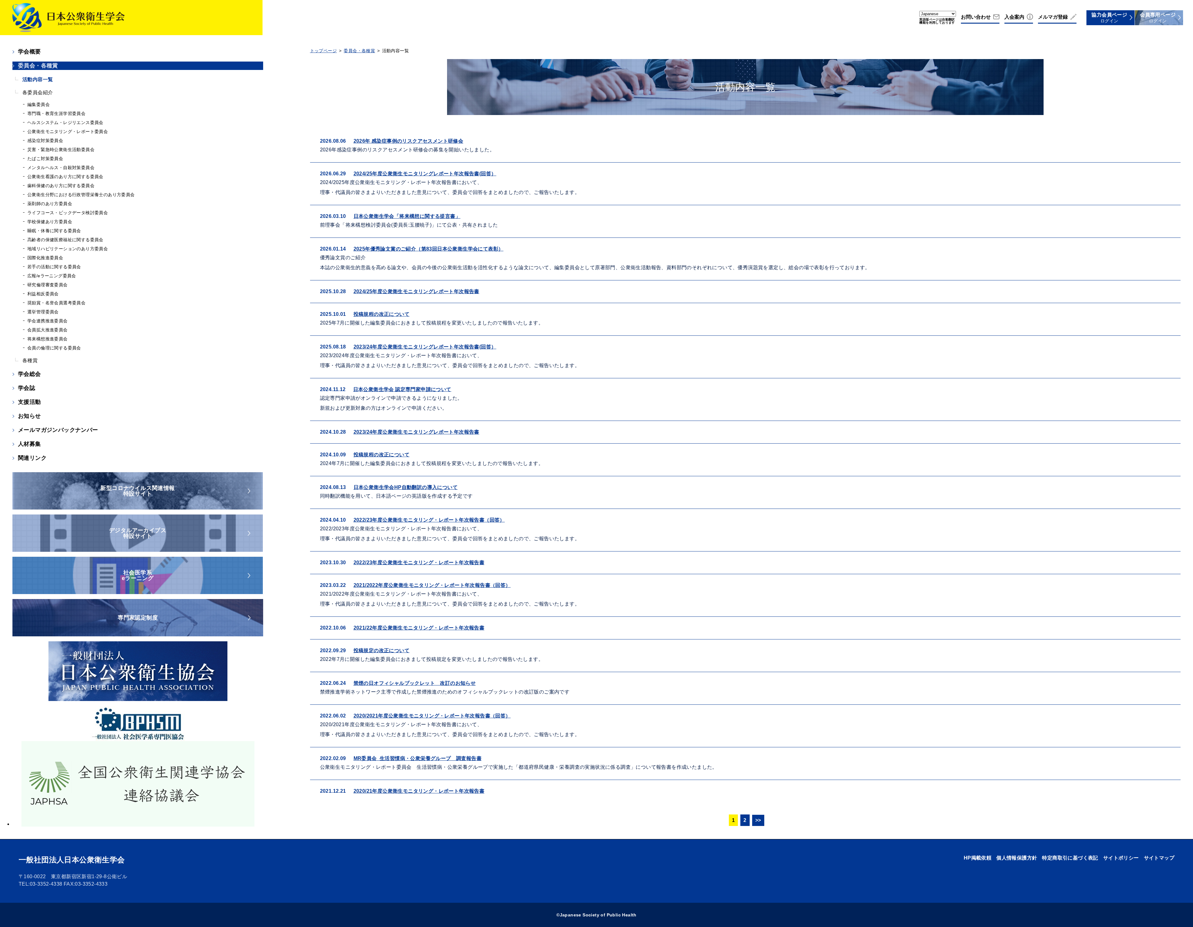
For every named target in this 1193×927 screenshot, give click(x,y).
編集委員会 (38, 104)
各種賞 (30, 360)
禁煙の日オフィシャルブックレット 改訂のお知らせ (415, 683)
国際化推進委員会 (45, 257)
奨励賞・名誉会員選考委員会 (56, 302)
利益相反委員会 (43, 293)
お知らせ (29, 416)
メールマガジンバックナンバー (58, 430)
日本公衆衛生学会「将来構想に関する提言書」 (407, 216)
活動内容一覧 (37, 79)
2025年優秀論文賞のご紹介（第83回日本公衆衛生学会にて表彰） (429, 248)
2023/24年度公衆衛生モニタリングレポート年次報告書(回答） (425, 346)
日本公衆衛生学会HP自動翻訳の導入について (406, 487)
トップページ (323, 50)
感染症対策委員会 (45, 140)
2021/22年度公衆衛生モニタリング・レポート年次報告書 (419, 627)
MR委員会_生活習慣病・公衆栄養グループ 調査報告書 (418, 758)
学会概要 (29, 51)
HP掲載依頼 (977, 857)
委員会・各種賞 (38, 65)
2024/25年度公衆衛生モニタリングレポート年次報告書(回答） (425, 173)
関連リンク (32, 458)
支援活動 (29, 402)
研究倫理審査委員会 (47, 284)
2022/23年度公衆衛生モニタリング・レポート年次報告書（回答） (429, 520)
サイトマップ (1159, 857)
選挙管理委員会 (43, 311)
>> (758, 820)
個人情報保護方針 (1016, 857)
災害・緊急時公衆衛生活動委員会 (60, 149)
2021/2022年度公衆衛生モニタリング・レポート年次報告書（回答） (432, 585)
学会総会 (29, 374)
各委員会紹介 (37, 92)
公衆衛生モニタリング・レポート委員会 (67, 131)
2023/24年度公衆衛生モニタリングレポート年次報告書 (416, 432)
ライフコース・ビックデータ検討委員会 (67, 212)
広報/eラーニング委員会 (51, 275)
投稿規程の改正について (381, 314)
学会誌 (26, 388)
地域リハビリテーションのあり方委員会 (67, 248)
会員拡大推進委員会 (47, 329)
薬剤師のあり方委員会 (49, 203)
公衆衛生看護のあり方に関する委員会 (65, 176)
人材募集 (29, 444)
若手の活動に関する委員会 (54, 266)
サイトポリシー (1121, 857)
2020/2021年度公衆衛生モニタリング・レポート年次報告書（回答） (432, 715)
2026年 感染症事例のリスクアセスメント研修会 (409, 141)
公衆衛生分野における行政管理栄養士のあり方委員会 (81, 194)
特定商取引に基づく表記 (1070, 857)
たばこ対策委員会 (45, 158)
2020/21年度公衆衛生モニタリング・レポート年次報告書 (419, 791)
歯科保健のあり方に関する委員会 (60, 185)
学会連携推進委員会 (47, 320)
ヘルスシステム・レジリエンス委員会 (65, 122)
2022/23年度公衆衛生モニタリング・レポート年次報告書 (419, 562)
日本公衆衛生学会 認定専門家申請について (402, 389)
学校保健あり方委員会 (49, 221)
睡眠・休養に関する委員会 (54, 230)
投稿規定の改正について (381, 650)
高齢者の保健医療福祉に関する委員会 (65, 239)
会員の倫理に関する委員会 (54, 347)
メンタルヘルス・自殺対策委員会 (60, 167)
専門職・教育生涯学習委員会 (56, 113)
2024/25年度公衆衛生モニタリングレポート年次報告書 (416, 291)
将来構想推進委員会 (47, 338)
